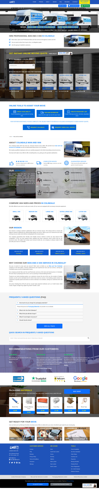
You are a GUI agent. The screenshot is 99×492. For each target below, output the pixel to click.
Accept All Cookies (38, 484)
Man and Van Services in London (39, 476)
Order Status (74, 454)
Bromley (52, 456)
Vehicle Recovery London (80, 476)
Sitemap (31, 464)
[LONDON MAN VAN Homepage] (12, 2)
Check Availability (75, 449)
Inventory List (74, 456)
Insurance (32, 461)
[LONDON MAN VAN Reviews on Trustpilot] (39, 379)
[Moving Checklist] (22, 433)
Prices (41, 2)
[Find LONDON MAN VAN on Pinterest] (17, 462)
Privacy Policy (70, 481)
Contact (75, 2)
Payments (73, 459)
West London (53, 461)
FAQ (31, 451)
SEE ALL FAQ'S (49, 326)
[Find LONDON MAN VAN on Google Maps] (14, 462)
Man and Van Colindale (18, 136)
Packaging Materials (33, 306)
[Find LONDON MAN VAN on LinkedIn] (19, 462)
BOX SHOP (77, 391)
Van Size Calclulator (75, 451)
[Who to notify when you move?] (77, 433)
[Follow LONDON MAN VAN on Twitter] (12, 462)
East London (53, 464)
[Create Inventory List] (49, 433)
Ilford (51, 449)
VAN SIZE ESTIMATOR (49, 114)
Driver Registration (75, 466)
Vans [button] (47, 2)
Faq (61, 2)
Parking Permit (74, 464)
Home (34, 2)
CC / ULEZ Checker (75, 469)
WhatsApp (86, 5)
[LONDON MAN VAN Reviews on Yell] (59, 379)
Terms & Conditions (34, 459)
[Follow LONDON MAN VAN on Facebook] (9, 462)
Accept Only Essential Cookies (61, 484)
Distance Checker (75, 471)
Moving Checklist (75, 461)
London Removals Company (18, 476)
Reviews (67, 2)
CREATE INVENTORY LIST (77, 113)
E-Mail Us (13, 458)
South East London (54, 451)
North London (53, 466)
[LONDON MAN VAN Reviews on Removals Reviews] (18, 379)
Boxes (55, 2)
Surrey (51, 454)
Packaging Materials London (59, 476)
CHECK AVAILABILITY (22, 113)
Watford (52, 459)
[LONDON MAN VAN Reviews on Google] (80, 379)
